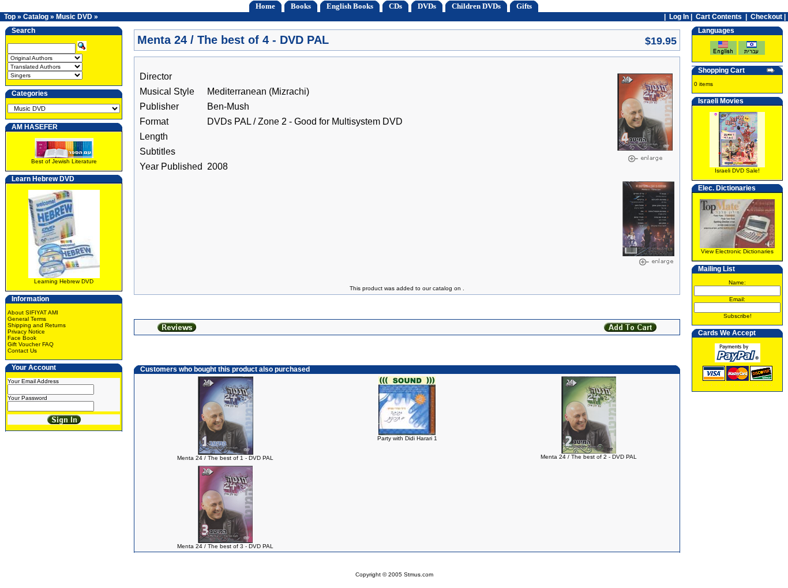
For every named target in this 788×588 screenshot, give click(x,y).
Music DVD (74, 17)
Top (10, 17)
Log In (679, 17)
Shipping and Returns (36, 325)
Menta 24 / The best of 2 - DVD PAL (589, 457)
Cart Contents (719, 17)
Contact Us (22, 350)
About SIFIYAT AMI (32, 312)
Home (265, 6)
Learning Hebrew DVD (63, 281)
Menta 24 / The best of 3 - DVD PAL (225, 546)
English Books (350, 6)
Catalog (35, 17)
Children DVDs (476, 6)
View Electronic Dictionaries (737, 251)
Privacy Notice (26, 331)
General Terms (26, 319)
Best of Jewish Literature (64, 161)
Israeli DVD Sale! (737, 170)
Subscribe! (737, 316)
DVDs (427, 6)
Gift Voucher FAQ (30, 344)
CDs (395, 6)
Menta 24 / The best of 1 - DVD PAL (225, 458)
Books (301, 6)
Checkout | (769, 17)
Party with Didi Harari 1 (407, 438)
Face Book (21, 338)
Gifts (524, 6)
